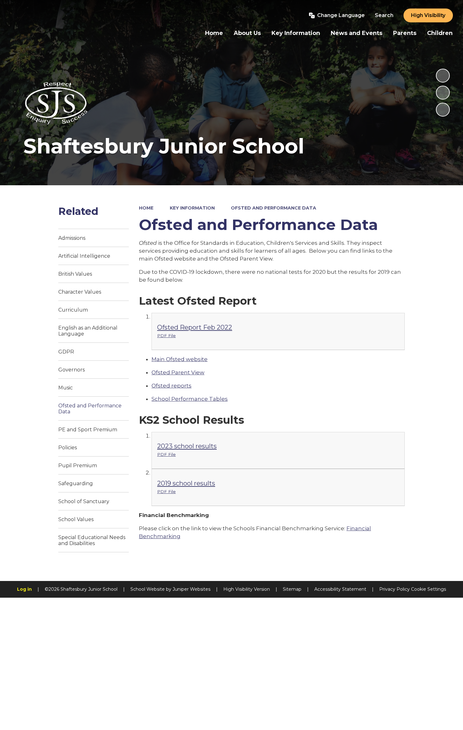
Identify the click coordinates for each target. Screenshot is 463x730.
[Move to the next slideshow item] (443, 110)
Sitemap (292, 589)
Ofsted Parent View (177, 372)
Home (146, 208)
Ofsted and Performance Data (273, 208)
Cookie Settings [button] (428, 589)
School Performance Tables (189, 399)
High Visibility (428, 15)
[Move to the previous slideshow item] (443, 93)
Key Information (192, 208)
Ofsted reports (171, 385)
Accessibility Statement (340, 589)
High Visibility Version (246, 589)
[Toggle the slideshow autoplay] (443, 76)
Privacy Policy (394, 589)
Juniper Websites (191, 589)
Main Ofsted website (179, 359)
